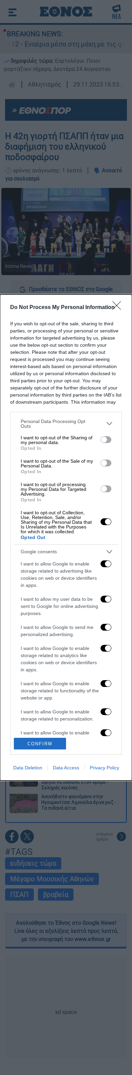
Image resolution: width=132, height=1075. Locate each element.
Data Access (66, 767)
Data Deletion (27, 767)
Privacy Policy (104, 767)
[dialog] (66, 537)
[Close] (118, 307)
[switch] (106, 439)
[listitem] (66, 423)
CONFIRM (39, 743)
